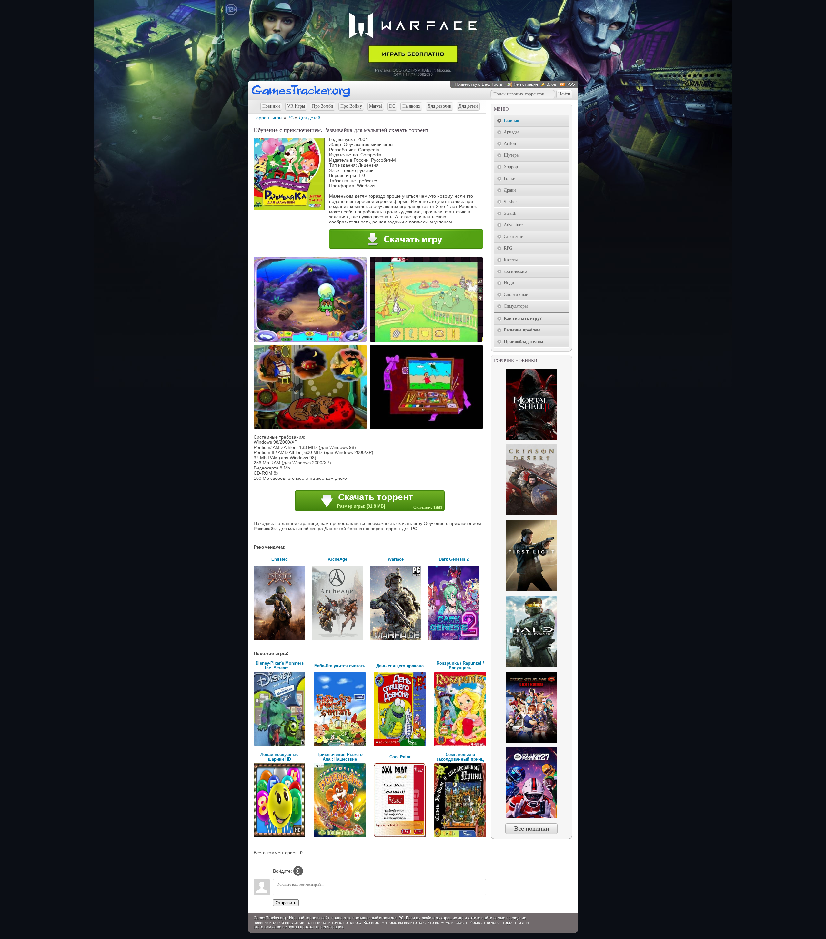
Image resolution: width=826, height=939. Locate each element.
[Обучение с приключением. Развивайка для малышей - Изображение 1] (311, 341)
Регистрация (526, 84)
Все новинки (531, 828)
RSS (570, 84)
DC (392, 106)
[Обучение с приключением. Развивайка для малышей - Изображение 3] (311, 428)
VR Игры (296, 106)
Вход (551, 84)
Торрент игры (268, 117)
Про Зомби (322, 106)
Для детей (468, 106)
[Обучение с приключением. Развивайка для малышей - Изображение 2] (427, 341)
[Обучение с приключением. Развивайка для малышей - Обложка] (289, 208)
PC (290, 117)
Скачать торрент (389, 501)
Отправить (286, 902)
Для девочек (439, 106)
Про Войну (351, 106)
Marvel (375, 106)
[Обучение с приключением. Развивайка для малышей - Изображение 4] (427, 428)
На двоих (411, 106)
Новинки (271, 106)
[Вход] (298, 871)
